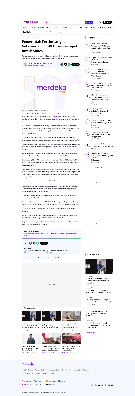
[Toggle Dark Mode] (100, 22)
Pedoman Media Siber (52, 370)
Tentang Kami (39, 370)
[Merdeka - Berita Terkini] (31, 22)
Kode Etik (44, 373)
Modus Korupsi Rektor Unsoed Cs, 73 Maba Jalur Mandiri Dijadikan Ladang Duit (30, 326)
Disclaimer (86, 370)
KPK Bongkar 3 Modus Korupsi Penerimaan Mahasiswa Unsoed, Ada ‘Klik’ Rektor (70, 326)
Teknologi (66, 27)
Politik (32, 27)
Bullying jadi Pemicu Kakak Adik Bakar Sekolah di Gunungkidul (71, 348)
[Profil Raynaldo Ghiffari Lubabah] (25, 64)
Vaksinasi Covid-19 (29, 258)
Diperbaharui (38, 65)
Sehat (93, 27)
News (25, 27)
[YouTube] (105, 385)
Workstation (77, 370)
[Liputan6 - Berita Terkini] (28, 364)
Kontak (24, 370)
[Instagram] (102, 385)
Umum (36, 32)
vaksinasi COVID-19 (51, 116)
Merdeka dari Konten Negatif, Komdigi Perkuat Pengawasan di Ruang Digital (50, 348)
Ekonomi (40, 27)
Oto (74, 27)
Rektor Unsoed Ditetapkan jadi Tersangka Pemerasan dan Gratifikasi (30, 348)
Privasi (38, 373)
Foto (110, 27)
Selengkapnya (98, 167)
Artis (48, 27)
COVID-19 (56, 258)
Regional (61, 32)
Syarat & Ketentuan (27, 373)
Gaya (86, 27)
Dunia (80, 27)
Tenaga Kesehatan (44, 258)
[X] (99, 385)
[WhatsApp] (92, 385)
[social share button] (61, 64)
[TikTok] (109, 385)
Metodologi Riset (67, 370)
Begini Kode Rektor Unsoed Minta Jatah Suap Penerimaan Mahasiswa (51, 325)
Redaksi (30, 370)
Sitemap (52, 373)
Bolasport (102, 27)
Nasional (44, 32)
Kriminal (52, 32)
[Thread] (112, 385)
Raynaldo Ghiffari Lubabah (39, 63)
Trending (56, 27)
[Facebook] (96, 385)
